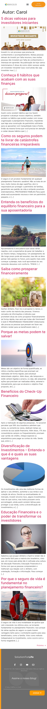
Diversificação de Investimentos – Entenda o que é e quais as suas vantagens (23, 452)
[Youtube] (27, 665)
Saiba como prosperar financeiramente (19, 271)
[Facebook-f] (15, 665)
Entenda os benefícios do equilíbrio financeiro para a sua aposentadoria (23, 206)
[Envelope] (33, 665)
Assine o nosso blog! (24, 678)
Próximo (41, 645)
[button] (27, 4)
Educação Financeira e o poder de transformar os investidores (21, 516)
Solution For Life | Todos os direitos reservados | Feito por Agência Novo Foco (24, 669)
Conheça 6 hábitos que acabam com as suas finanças (20, 79)
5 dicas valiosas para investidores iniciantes (19, 20)
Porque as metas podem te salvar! (23, 334)
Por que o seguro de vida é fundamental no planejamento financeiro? (23, 583)
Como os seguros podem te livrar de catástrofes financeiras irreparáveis (21, 140)
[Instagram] (21, 665)
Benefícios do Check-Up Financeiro (21, 393)
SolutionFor (24, 657)
